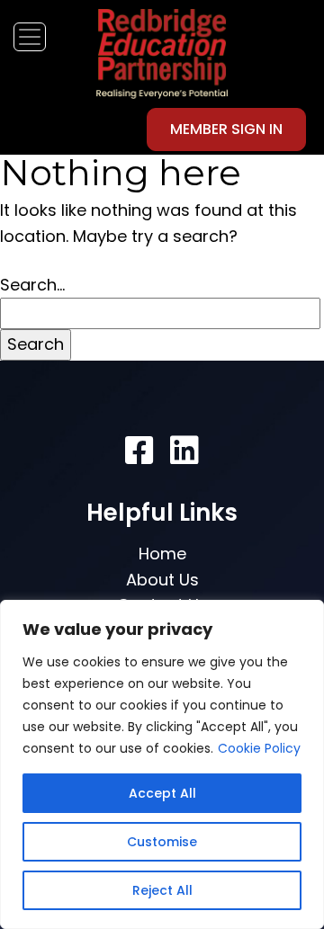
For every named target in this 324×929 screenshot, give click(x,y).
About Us (162, 579)
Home (162, 553)
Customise (162, 842)
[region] (162, 764)
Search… (32, 284)
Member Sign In (226, 129)
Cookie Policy (259, 748)
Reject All (162, 890)
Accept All (162, 793)
